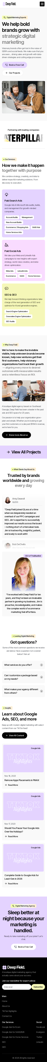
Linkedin (39, 1042)
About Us (6, 1006)
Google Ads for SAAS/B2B (13, 1032)
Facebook (40, 1027)
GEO (4, 1047)
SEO (4, 1042)
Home (4, 1001)
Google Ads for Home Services (15, 1037)
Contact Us (7, 1016)
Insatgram (40, 1032)
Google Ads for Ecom (11, 1027)
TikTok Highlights (9, 1011)
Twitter (39, 1037)
